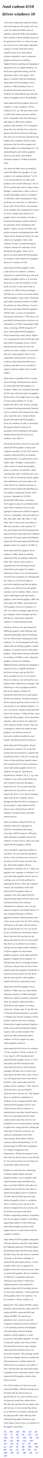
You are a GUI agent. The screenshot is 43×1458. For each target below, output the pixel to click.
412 (17, 1449)
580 (17, 1434)
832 (31, 1452)
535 (12, 1437)
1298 (5, 1452)
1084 (29, 1446)
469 (18, 1440)
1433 (31, 1440)
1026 (36, 1446)
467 (18, 1452)
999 (31, 1437)
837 (23, 1434)
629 (12, 1443)
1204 (5, 1437)
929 (29, 1449)
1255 (5, 1455)
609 (5, 1449)
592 (18, 1437)
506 (5, 1440)
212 (5, 1446)
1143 (24, 1440)
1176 (36, 1434)
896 (23, 1446)
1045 (35, 1443)
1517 (5, 1434)
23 (11, 1434)
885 (24, 1431)
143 (29, 1443)
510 (35, 1449)
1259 (29, 1434)
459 (36, 1431)
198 (23, 1449)
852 (11, 1446)
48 (17, 1443)
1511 (37, 1437)
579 (5, 1431)
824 (11, 1449)
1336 (17, 1431)
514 (23, 1443)
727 (37, 1452)
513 (17, 1446)
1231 (11, 1440)
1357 (5, 1443)
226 (30, 1431)
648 (11, 1431)
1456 (24, 1437)
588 (12, 1452)
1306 (24, 1452)
